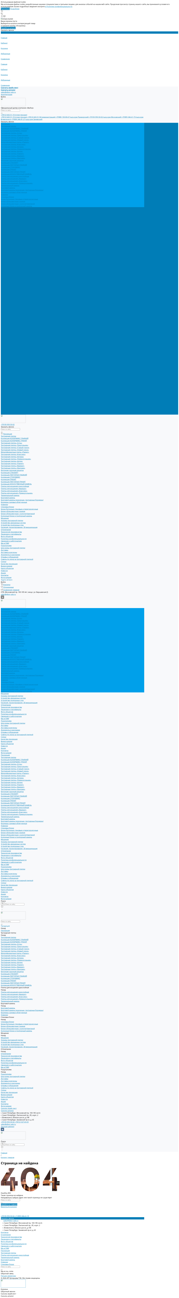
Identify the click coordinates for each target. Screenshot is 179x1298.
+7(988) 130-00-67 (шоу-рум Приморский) (72, 117)
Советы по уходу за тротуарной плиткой (17, 249)
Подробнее (14, 9)
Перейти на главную (9, 1204)
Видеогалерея (6, 256)
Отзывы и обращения (9, 247)
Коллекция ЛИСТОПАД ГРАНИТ (13, 172)
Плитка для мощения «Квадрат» (13, 179)
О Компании (6, 365)
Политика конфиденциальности (14, 229)
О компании (6, 1235)
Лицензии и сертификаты (11, 224)
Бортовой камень (8, 188)
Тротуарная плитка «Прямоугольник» (16, 149)
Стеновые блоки (7, 197)
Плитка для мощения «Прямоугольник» (17, 183)
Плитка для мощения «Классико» (14, 181)
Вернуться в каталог (9, 1207)
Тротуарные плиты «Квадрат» (12, 156)
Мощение (5, 354)
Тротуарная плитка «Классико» (13, 144)
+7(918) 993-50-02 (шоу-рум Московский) (105, 117)
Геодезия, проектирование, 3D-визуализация (19, 217)
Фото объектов (7, 226)
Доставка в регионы (9, 242)
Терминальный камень (10, 185)
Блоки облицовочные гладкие (13, 201)
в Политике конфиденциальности (58, 6)
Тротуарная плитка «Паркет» (12, 153)
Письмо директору (8, 1276)
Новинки (4, 194)
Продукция (5, 270)
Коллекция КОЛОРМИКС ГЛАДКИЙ (14, 128)
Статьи (3, 251)
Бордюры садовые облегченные (14, 192)
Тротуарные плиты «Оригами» (13, 158)
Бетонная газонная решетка (12, 160)
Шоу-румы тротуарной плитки (13, 238)
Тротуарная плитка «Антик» (12, 151)
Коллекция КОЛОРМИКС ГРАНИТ (14, 131)
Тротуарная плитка (8, 126)
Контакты (4, 411)
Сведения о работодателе (11, 231)
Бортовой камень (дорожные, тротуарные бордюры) (22, 190)
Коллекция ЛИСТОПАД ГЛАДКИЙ (14, 165)
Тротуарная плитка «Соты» (11, 133)
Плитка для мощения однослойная (15, 176)
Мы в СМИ (5, 233)
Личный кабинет (7, 1126)
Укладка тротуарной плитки (12, 210)
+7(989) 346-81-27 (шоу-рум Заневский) (26, 119)
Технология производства (11, 222)
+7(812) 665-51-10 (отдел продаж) (14, 117)
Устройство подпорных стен (12, 215)
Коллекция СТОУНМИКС (10, 167)
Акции (3, 409)
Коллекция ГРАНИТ (8, 169)
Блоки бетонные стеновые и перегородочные (19, 199)
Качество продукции (9, 254)
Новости (4, 406)
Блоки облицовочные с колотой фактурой (18, 204)
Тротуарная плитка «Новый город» (15, 140)
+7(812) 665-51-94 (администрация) (42, 117)
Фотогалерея (6, 413)
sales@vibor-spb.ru (8, 92)
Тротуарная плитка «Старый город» (15, 137)
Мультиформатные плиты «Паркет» (15, 142)
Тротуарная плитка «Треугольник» (14, 135)
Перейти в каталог (8, 28)
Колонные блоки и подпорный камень (16, 206)
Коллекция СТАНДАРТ (9, 163)
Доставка (4, 240)
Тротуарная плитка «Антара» (12, 147)
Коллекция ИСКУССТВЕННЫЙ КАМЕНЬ (16, 174)
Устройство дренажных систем (13, 213)
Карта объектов (7, 258)
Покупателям (6, 381)
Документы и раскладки (10, 245)
